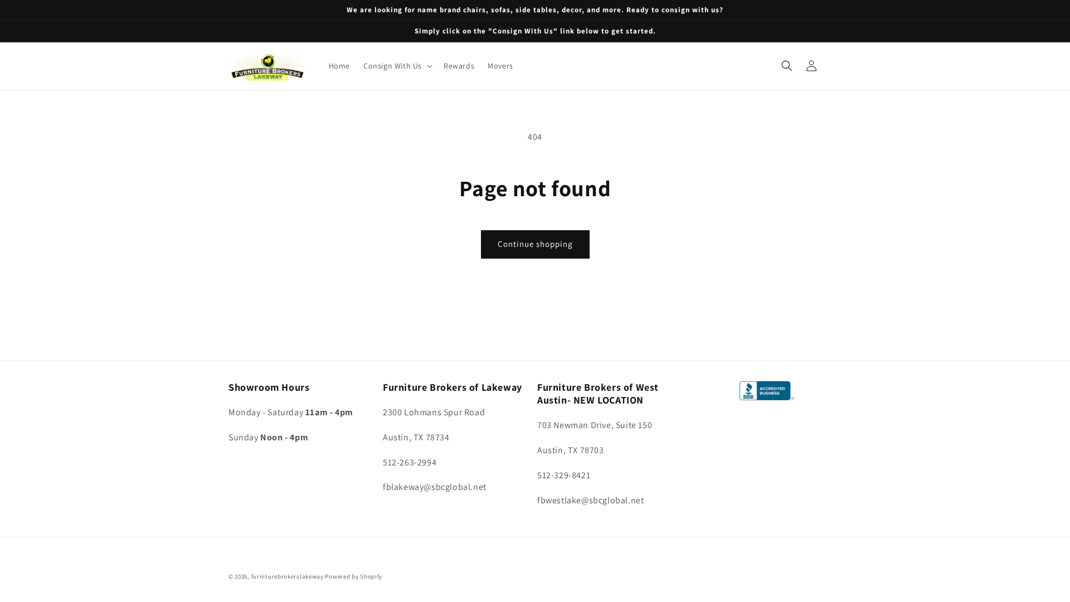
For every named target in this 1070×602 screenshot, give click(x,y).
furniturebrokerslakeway (287, 576)
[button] (397, 65)
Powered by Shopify (353, 576)
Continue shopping (535, 244)
